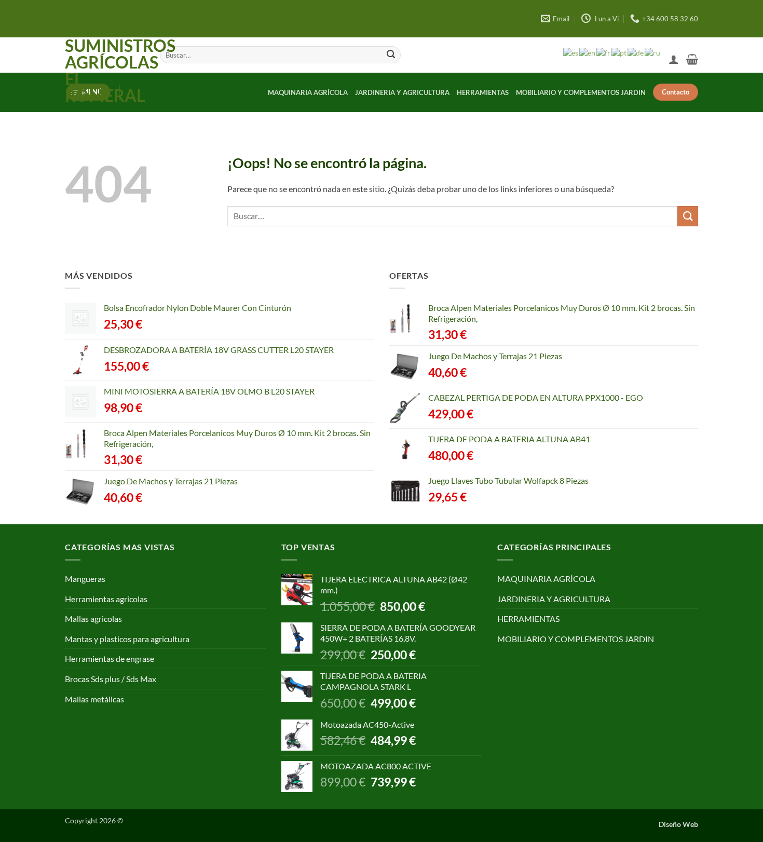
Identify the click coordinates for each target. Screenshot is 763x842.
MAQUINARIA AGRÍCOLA (308, 92)
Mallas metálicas (94, 699)
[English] (587, 53)
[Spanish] (571, 53)
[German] (636, 53)
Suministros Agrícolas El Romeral (104, 70)
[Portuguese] (619, 53)
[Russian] (653, 53)
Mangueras (85, 578)
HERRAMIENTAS (483, 92)
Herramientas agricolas (106, 599)
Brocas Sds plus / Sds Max (110, 679)
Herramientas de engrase (109, 658)
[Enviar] (391, 55)
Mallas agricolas (93, 618)
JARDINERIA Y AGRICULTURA (402, 92)
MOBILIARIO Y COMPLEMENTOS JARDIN (581, 92)
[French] (603, 53)
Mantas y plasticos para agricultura (127, 639)
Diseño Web (678, 824)
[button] (674, 59)
